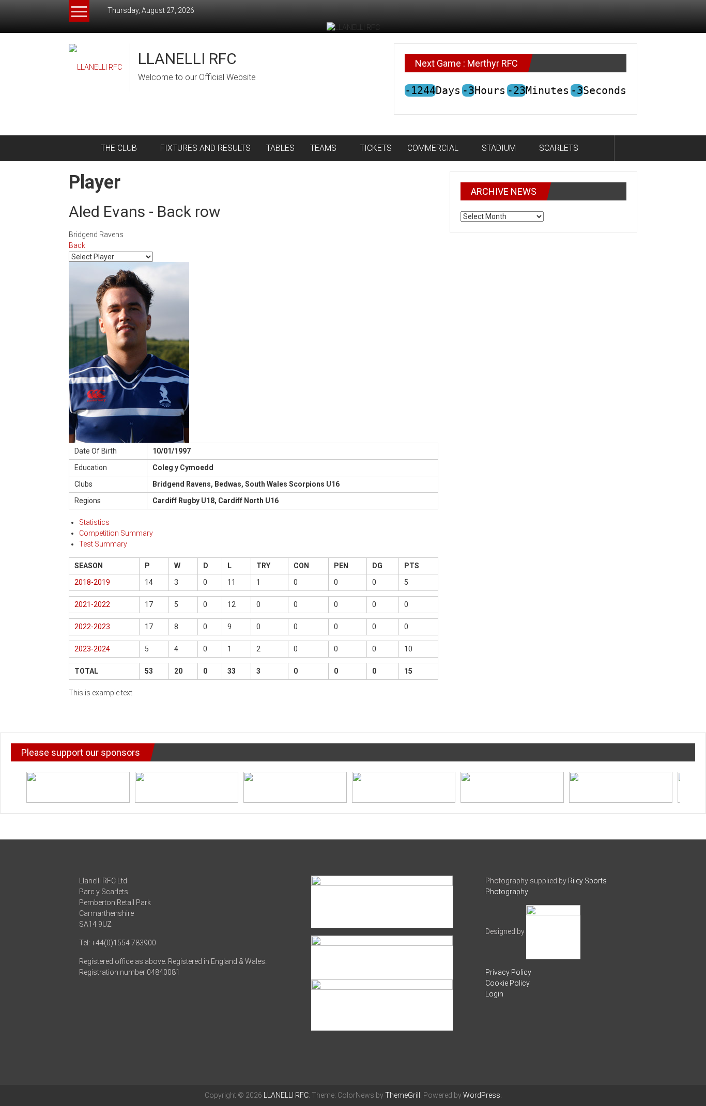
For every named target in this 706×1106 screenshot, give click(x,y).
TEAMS (323, 148)
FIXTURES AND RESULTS (205, 148)
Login (494, 994)
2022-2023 (92, 626)
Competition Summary (116, 533)
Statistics (94, 522)
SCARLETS (558, 148)
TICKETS (376, 148)
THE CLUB (119, 148)
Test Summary (103, 544)
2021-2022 (92, 604)
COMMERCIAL (432, 148)
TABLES (280, 148)
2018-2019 (92, 582)
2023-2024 (92, 649)
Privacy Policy (508, 972)
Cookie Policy (507, 983)
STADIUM (499, 148)
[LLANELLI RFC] (81, 148)
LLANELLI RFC (187, 59)
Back (77, 245)
